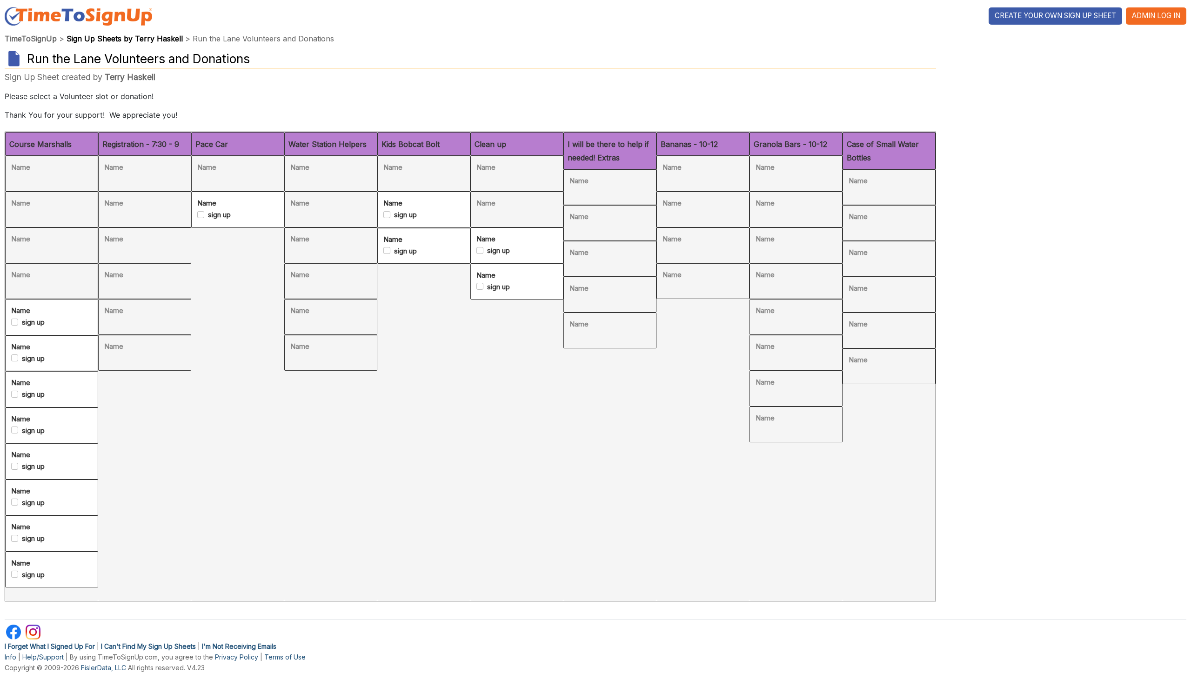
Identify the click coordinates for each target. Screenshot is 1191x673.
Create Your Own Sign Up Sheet (1055, 15)
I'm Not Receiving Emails (239, 646)
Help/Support (43, 657)
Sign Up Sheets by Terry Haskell (125, 38)
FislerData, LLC (103, 668)
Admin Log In (1156, 15)
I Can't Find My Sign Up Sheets (148, 646)
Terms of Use (285, 657)
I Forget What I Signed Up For (50, 646)
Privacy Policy (236, 657)
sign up (33, 322)
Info (10, 657)
